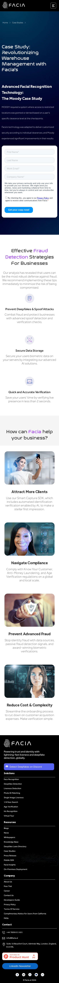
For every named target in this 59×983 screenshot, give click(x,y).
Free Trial (8, 886)
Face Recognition (11, 779)
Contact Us (9, 895)
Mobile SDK (9, 860)
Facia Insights (10, 865)
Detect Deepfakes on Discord (26, 766)
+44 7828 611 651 (14, 932)
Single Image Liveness (14, 797)
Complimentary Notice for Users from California (25, 913)
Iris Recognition (10, 811)
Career (7, 891)
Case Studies (17, 22)
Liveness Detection (12, 788)
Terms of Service (11, 909)
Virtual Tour (9, 816)
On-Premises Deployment (15, 869)
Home (5, 22)
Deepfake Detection (13, 784)
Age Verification (11, 806)
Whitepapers (9, 837)
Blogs (6, 828)
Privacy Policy (10, 904)
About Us (8, 881)
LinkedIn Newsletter (20, 966)
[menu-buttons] (57, 6)
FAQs (6, 918)
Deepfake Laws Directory (15, 846)
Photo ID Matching (12, 793)
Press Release (10, 855)
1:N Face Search (11, 802)
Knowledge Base (11, 842)
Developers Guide (12, 900)
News (6, 833)
